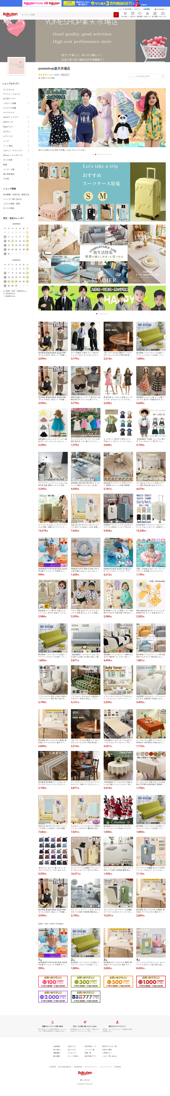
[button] (161, 9)
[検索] (116, 14)
